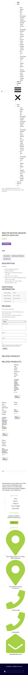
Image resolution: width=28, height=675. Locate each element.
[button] (18, 94)
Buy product (6, 243)
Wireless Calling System (22, 48)
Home (18, 2)
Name (4, 332)
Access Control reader (22, 78)
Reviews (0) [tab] (7, 259)
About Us (19, 81)
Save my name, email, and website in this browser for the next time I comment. (12, 345)
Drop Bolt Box (21, 12)
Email (3, 338)
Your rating (5, 319)
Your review (5, 324)
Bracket (22, 44)
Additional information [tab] (18, 256)
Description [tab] (7, 256)
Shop (18, 4)
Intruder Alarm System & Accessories (23, 26)
